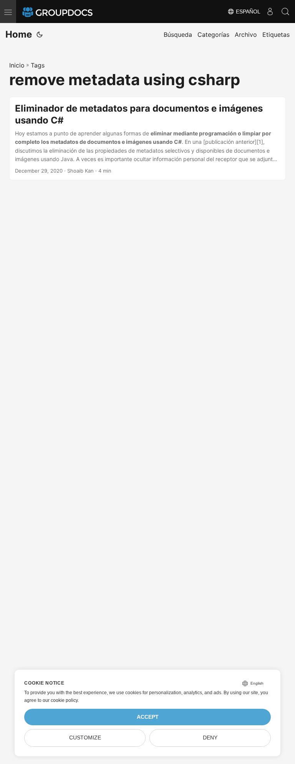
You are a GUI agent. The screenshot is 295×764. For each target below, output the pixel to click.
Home (18, 34)
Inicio (17, 65)
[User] (270, 11)
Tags (38, 65)
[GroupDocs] (68, 11)
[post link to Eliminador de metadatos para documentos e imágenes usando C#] (147, 138)
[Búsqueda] (285, 11)
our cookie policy (60, 700)
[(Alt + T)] (39, 34)
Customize (85, 738)
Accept (148, 717)
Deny (210, 738)
